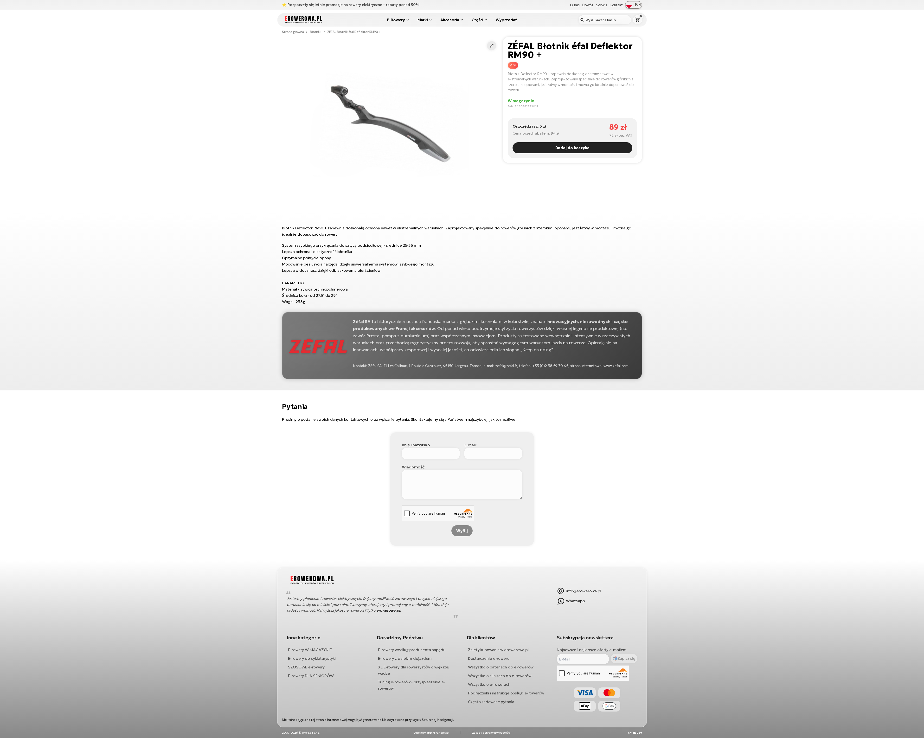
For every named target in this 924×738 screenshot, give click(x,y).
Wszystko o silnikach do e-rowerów (499, 675)
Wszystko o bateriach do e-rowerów (500, 666)
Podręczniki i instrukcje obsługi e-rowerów (506, 692)
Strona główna (293, 32)
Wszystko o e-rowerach (489, 684)
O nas (575, 5)
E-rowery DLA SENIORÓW (311, 675)
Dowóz (588, 5)
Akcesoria (449, 19)
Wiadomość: (413, 467)
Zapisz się (626, 658)
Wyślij (462, 530)
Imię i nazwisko (416, 444)
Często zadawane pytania (491, 701)
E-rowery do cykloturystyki (311, 658)
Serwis (601, 5)
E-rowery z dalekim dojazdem (405, 658)
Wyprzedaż (506, 19)
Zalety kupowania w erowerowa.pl (498, 649)
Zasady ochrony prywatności (491, 732)
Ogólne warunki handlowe (431, 732)
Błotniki (315, 32)
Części (477, 19)
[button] (491, 46)
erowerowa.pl (388, 610)
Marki (422, 19)
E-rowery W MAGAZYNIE (310, 649)
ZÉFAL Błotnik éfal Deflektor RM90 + (354, 32)
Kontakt (616, 5)
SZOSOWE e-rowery (306, 666)
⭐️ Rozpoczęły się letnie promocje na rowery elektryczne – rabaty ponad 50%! (351, 4)
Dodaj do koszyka (572, 147)
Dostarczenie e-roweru (488, 658)
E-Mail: (470, 444)
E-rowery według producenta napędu (411, 649)
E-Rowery (396, 19)
